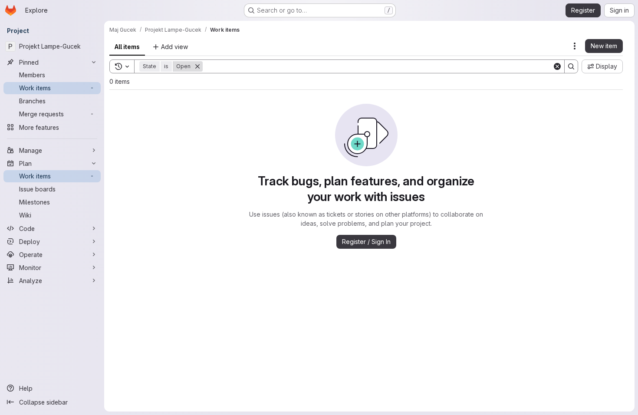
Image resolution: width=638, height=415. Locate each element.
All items (127, 46)
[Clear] (557, 66)
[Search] (571, 66)
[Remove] (197, 66)
